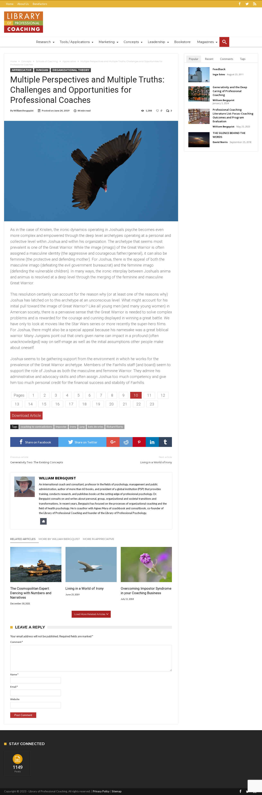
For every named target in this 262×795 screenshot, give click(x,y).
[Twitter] (247, 4)
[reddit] (126, 442)
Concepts (26, 61)
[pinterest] (139, 442)
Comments (226, 59)
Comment (16, 641)
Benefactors (40, 4)
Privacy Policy (101, 791)
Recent (209, 59)
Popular (193, 59)
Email (14, 686)
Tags (242, 59)
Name (14, 674)
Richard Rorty (115, 426)
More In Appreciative (98, 539)
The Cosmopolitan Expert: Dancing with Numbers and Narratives (30, 592)
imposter (61, 426)
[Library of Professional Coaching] (23, 11)
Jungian (42, 70)
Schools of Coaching (47, 61)
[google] (113, 442)
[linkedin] (152, 442)
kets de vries (95, 426)
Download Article (26, 415)
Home (9, 4)
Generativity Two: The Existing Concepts (36, 459)
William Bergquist (24, 110)
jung (82, 426)
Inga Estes (219, 74)
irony (73, 426)
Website (14, 699)
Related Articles (23, 539)
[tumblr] (165, 442)
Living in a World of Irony (156, 459)
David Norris (220, 142)
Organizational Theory (70, 70)
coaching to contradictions (36, 426)
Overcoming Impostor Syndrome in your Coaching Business (146, 590)
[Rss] (254, 4)
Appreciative (69, 61)
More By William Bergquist (59, 539)
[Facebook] (239, 4)
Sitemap (117, 791)
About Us (23, 4)
